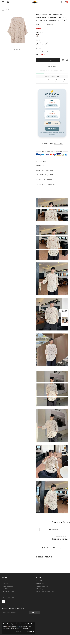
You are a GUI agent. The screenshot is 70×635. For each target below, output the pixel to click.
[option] (18, 30)
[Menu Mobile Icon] (3, 2)
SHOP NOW (52, 128)
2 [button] (16, 49)
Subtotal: (38, 55)
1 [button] (14, 49)
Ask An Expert (58, 143)
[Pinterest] (3, 601)
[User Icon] (61, 2)
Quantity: (38, 48)
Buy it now (52, 66)
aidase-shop (50, 24)
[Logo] (35, 2)
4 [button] (19, 49)
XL (46, 43)
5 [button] (21, 49)
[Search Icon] (8, 2)
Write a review (53, 529)
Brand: (37, 24)
